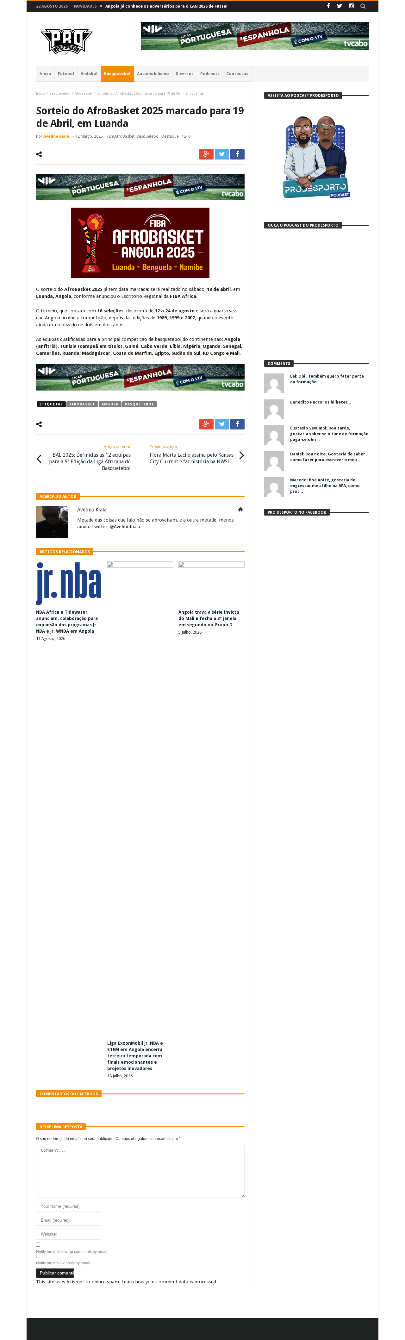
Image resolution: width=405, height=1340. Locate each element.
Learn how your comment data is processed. (169, 1282)
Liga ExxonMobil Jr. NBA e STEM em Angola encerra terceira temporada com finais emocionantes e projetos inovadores (135, 1056)
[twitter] (222, 154)
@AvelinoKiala (125, 526)
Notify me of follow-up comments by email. (72, 1251)
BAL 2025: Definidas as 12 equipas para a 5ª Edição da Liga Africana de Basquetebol (90, 457)
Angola (110, 404)
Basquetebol (59, 93)
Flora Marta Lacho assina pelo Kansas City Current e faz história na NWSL (192, 454)
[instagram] (351, 6)
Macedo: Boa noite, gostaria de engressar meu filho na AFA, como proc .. (325, 486)
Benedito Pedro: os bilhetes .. (320, 402)
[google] (206, 154)
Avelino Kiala (56, 136)
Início (40, 93)
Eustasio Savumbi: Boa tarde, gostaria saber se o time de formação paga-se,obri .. (329, 434)
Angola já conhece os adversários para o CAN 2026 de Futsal (166, 6)
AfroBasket (83, 93)
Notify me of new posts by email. (63, 1263)
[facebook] (237, 154)
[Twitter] (340, 6)
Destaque (170, 136)
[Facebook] (328, 6)
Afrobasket (82, 404)
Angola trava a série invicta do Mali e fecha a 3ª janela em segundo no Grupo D (208, 618)
